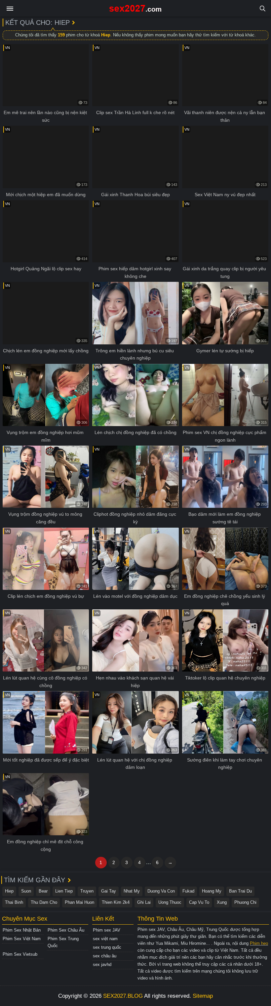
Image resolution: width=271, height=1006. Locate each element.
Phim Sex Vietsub (20, 954)
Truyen (87, 891)
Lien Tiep (64, 891)
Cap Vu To (199, 902)
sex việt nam (105, 938)
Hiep (9, 891)
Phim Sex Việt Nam (22, 938)
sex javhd (102, 964)
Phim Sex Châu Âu (66, 930)
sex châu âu (104, 955)
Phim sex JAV (106, 930)
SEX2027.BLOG (123, 996)
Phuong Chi (245, 902)
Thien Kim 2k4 (116, 902)
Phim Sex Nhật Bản (22, 930)
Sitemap (203, 996)
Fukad (188, 891)
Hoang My (211, 891)
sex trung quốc (107, 947)
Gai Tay (108, 891)
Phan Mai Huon (79, 902)
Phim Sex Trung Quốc (63, 942)
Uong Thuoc (169, 902)
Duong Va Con (161, 891)
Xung (222, 902)
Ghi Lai (144, 902)
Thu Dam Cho (44, 902)
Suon (26, 891)
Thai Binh (14, 902)
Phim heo (259, 943)
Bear (43, 891)
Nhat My (132, 891)
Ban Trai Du (240, 891)
